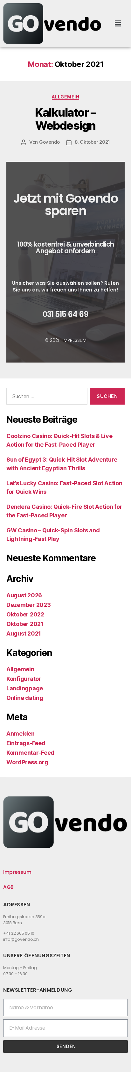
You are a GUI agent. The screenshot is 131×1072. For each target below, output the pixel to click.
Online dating (24, 697)
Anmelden (20, 733)
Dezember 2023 (28, 604)
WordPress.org (27, 762)
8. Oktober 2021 (92, 142)
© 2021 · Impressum (65, 340)
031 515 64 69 (65, 314)
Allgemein (65, 96)
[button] (118, 23)
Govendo (49, 142)
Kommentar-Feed (30, 752)
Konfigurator (23, 678)
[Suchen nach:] (45, 397)
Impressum (17, 872)
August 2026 (24, 595)
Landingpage (24, 688)
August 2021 (23, 633)
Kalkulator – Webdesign (65, 119)
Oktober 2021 (25, 624)
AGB (8, 887)
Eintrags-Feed (25, 743)
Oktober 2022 (25, 614)
